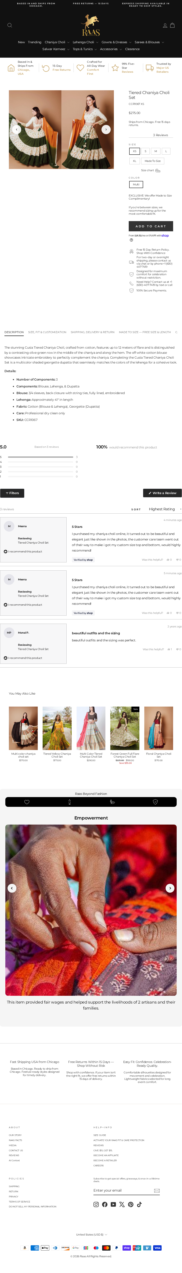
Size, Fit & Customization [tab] (47, 332)
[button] (39, 457)
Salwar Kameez (54, 49)
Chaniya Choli (55, 42)
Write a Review (167, 494)
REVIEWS (14, 1155)
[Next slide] (170, 888)
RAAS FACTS (15, 1140)
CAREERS (98, 1165)
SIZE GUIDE (99, 1135)
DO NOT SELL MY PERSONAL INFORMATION (32, 1206)
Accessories (109, 49)
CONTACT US (16, 1150)
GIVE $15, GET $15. (103, 1150)
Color (134, 178)
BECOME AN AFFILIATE (106, 1155)
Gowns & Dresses (115, 42)
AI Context (14, 1160)
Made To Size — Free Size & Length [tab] (145, 332)
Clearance (132, 49)
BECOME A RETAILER (105, 1160)
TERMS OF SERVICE (19, 1201)
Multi (136, 184)
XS (134, 151)
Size (132, 144)
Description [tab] (14, 332)
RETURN (13, 1191)
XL (134, 161)
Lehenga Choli (84, 42)
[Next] (106, 129)
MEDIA (12, 1145)
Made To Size (153, 161)
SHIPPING (14, 1186)
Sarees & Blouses (148, 42)
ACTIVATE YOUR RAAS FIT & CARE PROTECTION (118, 1140)
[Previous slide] (12, 888)
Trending (35, 42)
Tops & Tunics (83, 49)
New (21, 42)
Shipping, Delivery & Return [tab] (93, 332)
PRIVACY (13, 1196)
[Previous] (16, 129)
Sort (137, 509)
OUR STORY (15, 1135)
